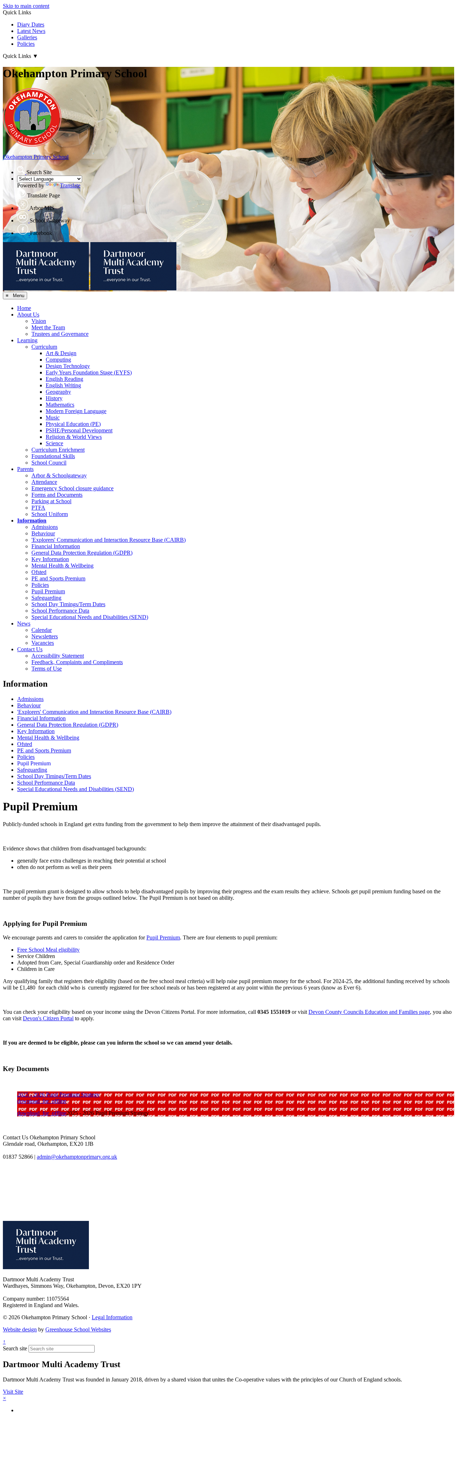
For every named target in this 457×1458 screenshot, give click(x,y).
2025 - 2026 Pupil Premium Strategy (58, 1094)
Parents (25, 469)
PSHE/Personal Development (79, 430)
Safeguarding (46, 598)
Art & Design (61, 353)
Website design (20, 1329)
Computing (58, 360)
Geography (58, 392)
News (23, 623)
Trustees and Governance (60, 334)
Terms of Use (46, 669)
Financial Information (55, 546)
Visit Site (13, 1392)
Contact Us (29, 649)
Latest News (31, 31)
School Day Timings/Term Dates (68, 604)
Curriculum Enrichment (58, 450)
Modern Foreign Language (76, 411)
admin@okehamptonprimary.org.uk (77, 1157)
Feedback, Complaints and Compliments (77, 662)
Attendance (44, 482)
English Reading (64, 379)
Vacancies (42, 643)
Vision (38, 321)
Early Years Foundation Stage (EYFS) (89, 372)
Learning (27, 340)
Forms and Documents (56, 495)
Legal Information (112, 1317)
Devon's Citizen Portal (48, 1018)
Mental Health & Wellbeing (62, 566)
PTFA (38, 508)
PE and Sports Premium (58, 578)
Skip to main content (26, 6)
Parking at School (51, 501)
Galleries (27, 37)
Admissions (44, 527)
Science (54, 443)
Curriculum (44, 347)
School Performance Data (60, 611)
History (54, 398)
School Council (48, 463)
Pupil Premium (48, 591)
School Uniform (49, 514)
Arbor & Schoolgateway (59, 475)
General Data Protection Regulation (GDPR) (81, 553)
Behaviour (43, 533)
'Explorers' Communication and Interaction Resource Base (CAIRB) (108, 540)
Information (31, 520)
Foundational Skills (53, 456)
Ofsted (38, 572)
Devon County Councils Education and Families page (369, 1012)
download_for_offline (41, 1101)
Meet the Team (48, 327)
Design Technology (68, 366)
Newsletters (44, 636)
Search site (15, 1348)
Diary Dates (30, 24)
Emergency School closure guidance (72, 488)
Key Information (50, 559)
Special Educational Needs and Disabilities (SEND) (89, 617)
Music (53, 417)
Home (24, 308)
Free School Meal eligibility (48, 950)
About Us (28, 314)
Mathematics (60, 405)
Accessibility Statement (57, 656)
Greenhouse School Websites (78, 1329)
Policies (26, 44)
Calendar (41, 630)
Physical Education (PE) (73, 424)
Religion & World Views (74, 437)
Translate (70, 185)
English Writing (63, 385)
